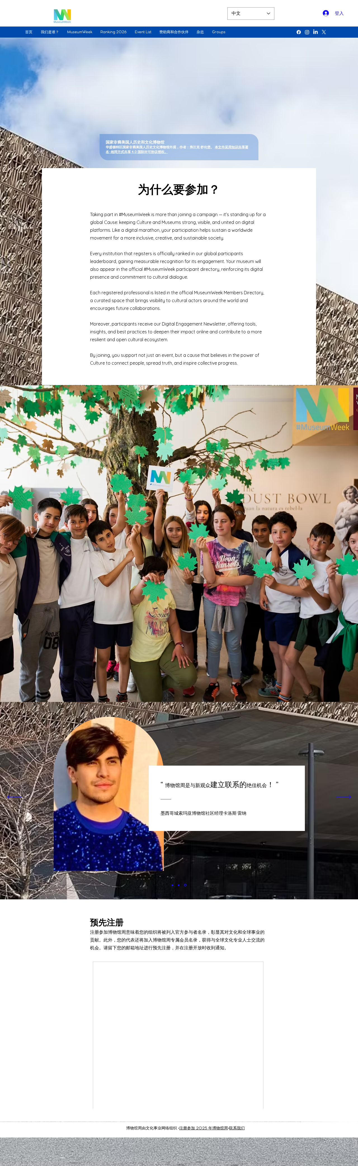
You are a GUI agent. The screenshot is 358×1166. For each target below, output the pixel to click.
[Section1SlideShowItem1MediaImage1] (173, 885)
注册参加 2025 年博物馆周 (203, 1128)
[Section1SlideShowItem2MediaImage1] (179, 885)
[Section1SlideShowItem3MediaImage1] (186, 885)
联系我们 (237, 1128)
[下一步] (343, 797)
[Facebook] (299, 32)
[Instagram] (307, 32)
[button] (51, 32)
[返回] (14, 797)
